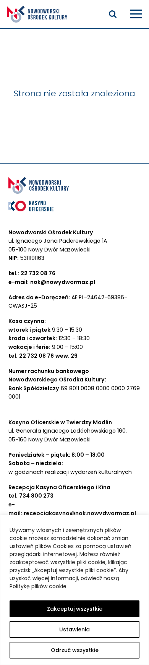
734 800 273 (36, 496)
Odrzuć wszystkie (75, 650)
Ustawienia (74, 629)
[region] (74, 590)
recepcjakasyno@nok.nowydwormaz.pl (80, 513)
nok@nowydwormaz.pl (62, 282)
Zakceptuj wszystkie (74, 609)
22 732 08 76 (38, 273)
